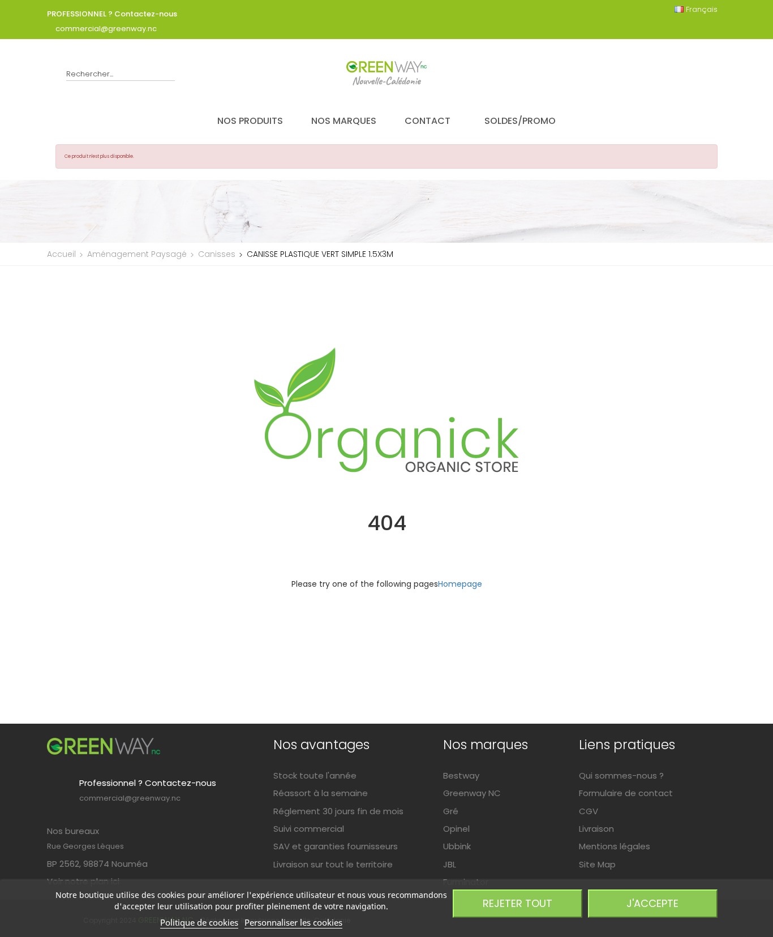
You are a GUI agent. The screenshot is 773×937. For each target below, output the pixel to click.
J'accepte (652, 903)
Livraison (596, 829)
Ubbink (457, 846)
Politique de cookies (199, 922)
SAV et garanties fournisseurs (335, 846)
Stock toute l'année (315, 775)
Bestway (461, 775)
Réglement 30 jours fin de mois (338, 811)
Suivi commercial (308, 829)
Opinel (456, 829)
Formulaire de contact (626, 793)
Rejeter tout (517, 903)
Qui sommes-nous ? (621, 775)
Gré (450, 811)
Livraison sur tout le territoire (333, 864)
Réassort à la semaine (320, 793)
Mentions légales (614, 846)
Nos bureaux (73, 831)
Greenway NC (472, 793)
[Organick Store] (103, 746)
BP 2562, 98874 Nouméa (97, 864)
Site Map (597, 864)
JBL (449, 864)
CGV (588, 811)
